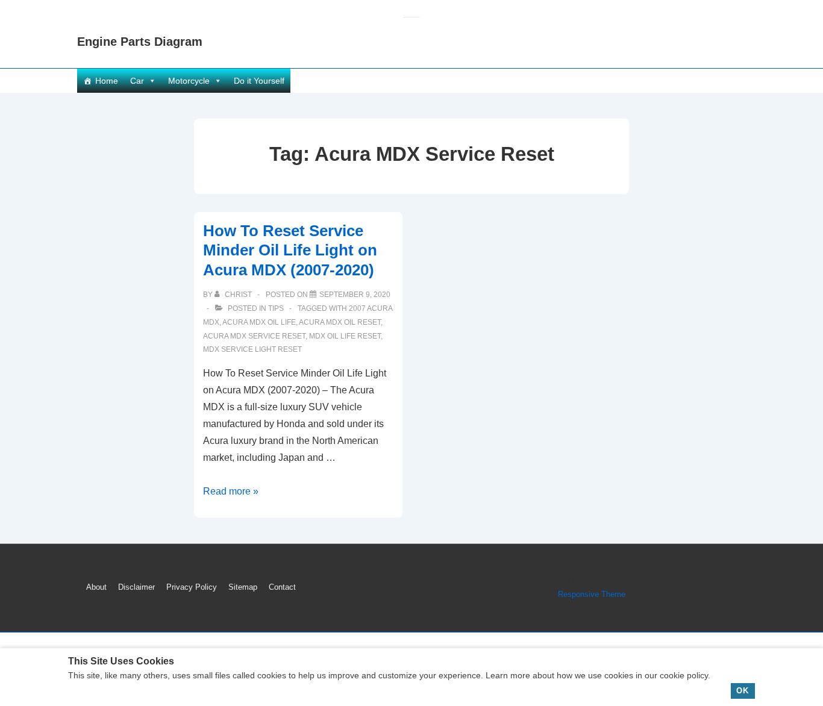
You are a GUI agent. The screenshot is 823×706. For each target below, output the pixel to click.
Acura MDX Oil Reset (340, 322)
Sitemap (242, 587)
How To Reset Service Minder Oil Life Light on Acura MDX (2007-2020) (290, 250)
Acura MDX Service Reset (254, 336)
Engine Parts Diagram (139, 41)
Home (106, 81)
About (96, 587)
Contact (282, 587)
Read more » (230, 491)
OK (742, 690)
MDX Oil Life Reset (345, 336)
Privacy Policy (191, 587)
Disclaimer (136, 587)
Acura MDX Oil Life (259, 322)
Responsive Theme (591, 594)
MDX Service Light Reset (252, 349)
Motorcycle (189, 81)
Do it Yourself (259, 81)
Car (137, 81)
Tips (276, 308)
